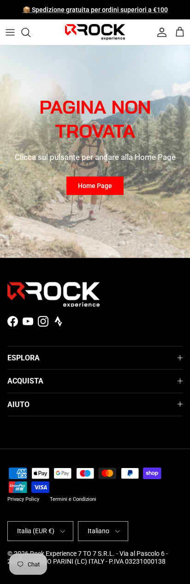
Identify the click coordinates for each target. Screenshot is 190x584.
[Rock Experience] (95, 32)
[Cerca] (30, 32)
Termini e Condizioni (73, 499)
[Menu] (10, 32)
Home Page (95, 185)
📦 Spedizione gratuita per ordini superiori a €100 (95, 9)
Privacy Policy (23, 499)
